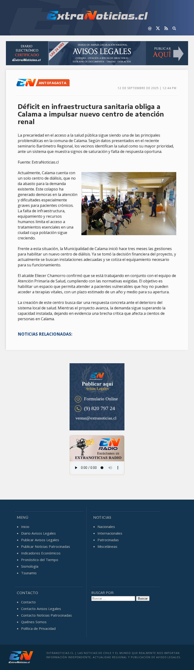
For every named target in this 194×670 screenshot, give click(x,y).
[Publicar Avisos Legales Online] (97, 53)
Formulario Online (101, 398)
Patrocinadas (108, 539)
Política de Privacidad (38, 628)
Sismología (29, 566)
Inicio (25, 526)
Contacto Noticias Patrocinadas (46, 615)
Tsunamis (29, 573)
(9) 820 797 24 (99, 408)
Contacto (28, 602)
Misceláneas (107, 546)
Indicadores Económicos (41, 553)
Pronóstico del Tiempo (39, 559)
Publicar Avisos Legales (40, 539)
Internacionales (109, 533)
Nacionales (106, 526)
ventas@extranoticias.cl (95, 418)
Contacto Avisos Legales (41, 608)
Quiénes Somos (34, 621)
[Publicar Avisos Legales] (97, 380)
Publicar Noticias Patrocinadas (45, 546)
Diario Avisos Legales (38, 533)
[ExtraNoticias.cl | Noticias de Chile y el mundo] (97, 16)
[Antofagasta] (27, 85)
